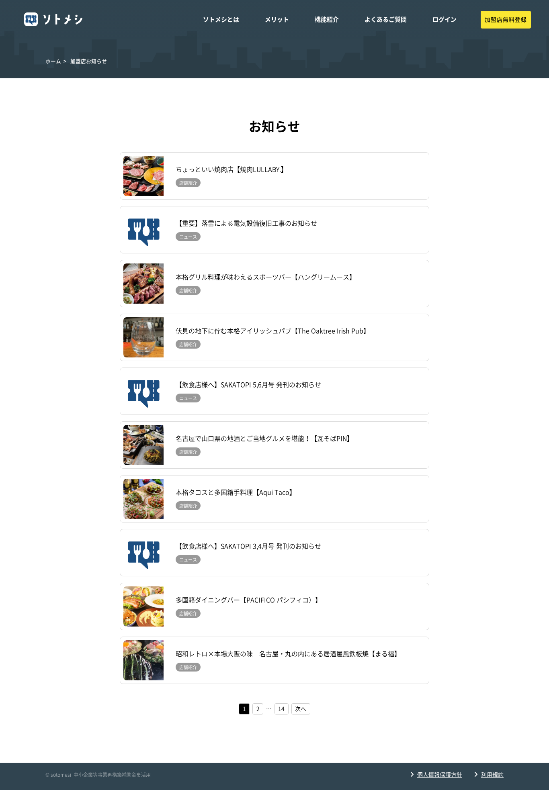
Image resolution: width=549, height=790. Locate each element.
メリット (277, 19)
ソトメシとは (221, 19)
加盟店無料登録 (506, 19)
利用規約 (492, 775)
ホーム (53, 61)
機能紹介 (327, 19)
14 (281, 709)
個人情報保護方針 (439, 775)
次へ (300, 709)
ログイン (444, 19)
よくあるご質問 (386, 19)
